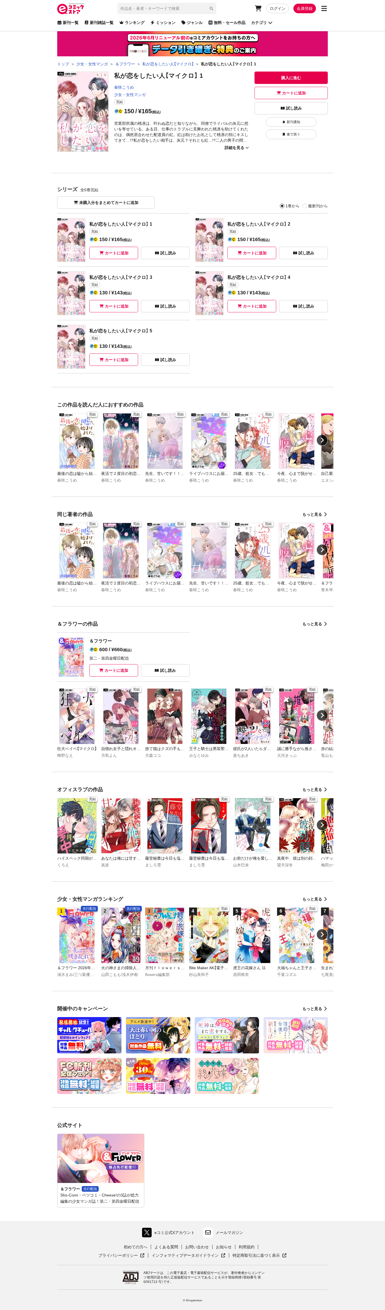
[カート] (258, 8)
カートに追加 (294, 93)
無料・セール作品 (229, 22)
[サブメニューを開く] (324, 8)
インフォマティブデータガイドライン (185, 1255)
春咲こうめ (124, 87)
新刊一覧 (71, 22)
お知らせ (224, 1247)
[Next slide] (322, 440)
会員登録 (305, 8)
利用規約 (247, 1247)
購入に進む (291, 77)
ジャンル (195, 22)
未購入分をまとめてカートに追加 (108, 202)
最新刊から (318, 206)
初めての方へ (135, 1247)
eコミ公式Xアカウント (170, 1233)
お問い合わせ (197, 1247)
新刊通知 (293, 122)
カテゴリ (259, 22)
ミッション (166, 22)
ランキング (135, 22)
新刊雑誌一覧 (102, 22)
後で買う (293, 134)
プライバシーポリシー (121, 1255)
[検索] (211, 8)
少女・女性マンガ (130, 94)
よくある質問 (166, 1247)
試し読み (294, 108)
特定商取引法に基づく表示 (260, 1255)
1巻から (293, 206)
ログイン (278, 8)
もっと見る (312, 514)
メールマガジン (229, 1232)
